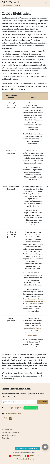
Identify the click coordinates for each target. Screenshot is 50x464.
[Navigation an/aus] (46, 3)
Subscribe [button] (43, 402)
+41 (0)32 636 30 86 (14, 407)
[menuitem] (16, 456)
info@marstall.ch (13, 413)
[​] (6, 418)
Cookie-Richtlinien (25, 459)
